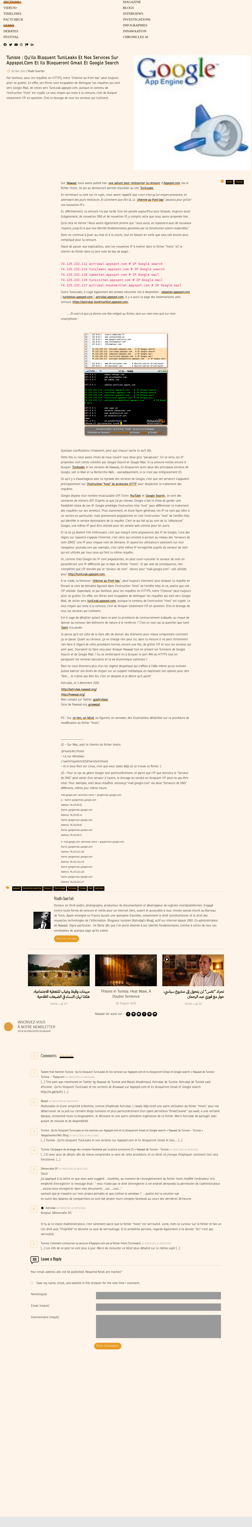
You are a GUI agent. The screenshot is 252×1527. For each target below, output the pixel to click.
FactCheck (12, 19)
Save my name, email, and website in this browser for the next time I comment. (88, 1283)
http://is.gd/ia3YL (52, 1092)
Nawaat (71, 183)
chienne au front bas (150, 199)
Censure (48, 888)
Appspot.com (172, 183)
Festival (10, 37)
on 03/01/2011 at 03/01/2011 (184, 1150)
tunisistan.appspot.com (78, 297)
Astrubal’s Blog (143, 920)
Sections (12, 2)
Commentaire (45, 1317)
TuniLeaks (146, 188)
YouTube (135, 495)
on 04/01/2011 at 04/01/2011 (73, 1169)
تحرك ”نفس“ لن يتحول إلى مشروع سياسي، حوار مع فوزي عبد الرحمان (194, 994)
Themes (239, 182)
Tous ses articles (66, 938)
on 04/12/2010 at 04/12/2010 (80, 1077)
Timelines (11, 14)
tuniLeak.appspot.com (101, 601)
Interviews (132, 14)
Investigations (136, 19)
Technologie (60, 888)
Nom (39, 1294)
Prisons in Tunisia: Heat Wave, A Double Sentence (126, 994)
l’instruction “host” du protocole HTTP (112, 484)
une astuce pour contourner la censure (134, 183)
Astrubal (51, 1208)
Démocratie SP (49, 1169)
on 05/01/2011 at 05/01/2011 (71, 1208)
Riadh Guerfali (36, 71)
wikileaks (99, 888)
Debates (10, 31)
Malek (44, 1101)
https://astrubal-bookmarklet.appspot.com (100, 302)
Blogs (128, 8)
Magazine (131, 2)
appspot (16, 888)
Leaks (8, 25)
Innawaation (134, 31)
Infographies (134, 25)
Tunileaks (78, 467)
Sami (64, 627)
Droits (229, 182)
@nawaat (94, 704)
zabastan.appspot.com (175, 292)
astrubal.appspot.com (110, 297)
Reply (103, 1077)
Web (90, 888)
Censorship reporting (32, 888)
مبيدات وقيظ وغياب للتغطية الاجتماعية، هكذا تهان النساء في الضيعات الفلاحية (61, 994)
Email (40, 1305)
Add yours (66, 1056)
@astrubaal (100, 699)
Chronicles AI (135, 37)
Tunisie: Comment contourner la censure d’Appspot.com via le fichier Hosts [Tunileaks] (91, 1243)
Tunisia (82, 888)
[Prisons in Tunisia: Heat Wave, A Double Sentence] (126, 970)
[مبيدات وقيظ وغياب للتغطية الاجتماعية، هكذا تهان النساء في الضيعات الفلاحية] (59, 970)
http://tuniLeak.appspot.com (86, 574)
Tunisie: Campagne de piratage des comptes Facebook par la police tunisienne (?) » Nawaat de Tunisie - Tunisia (105, 1149)
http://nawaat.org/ (73, 694)
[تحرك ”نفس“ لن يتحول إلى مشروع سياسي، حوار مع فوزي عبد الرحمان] (193, 970)
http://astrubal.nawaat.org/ (79, 689)
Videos (10, 8)
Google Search (155, 495)
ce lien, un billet (83, 718)
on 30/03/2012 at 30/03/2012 (157, 1243)
